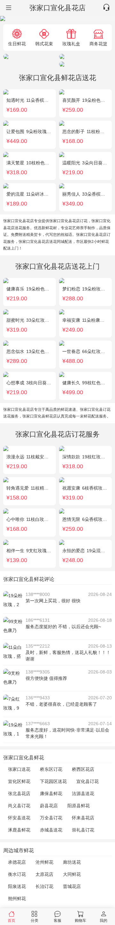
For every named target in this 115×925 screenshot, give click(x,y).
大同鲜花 (72, 874)
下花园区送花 (53, 781)
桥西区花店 (83, 769)
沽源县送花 (83, 793)
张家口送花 (19, 769)
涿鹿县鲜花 (19, 829)
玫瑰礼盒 (71, 43)
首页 (11, 920)
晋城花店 (72, 886)
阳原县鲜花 (78, 805)
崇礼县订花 (83, 829)
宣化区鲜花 (19, 781)
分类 (34, 920)
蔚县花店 (49, 805)
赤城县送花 (51, 829)
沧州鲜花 (44, 862)
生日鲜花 (17, 43)
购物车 (80, 920)
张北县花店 (19, 793)
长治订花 (44, 886)
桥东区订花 (51, 769)
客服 (57, 920)
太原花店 (44, 874)
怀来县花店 (83, 817)
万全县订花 (51, 817)
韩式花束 (44, 43)
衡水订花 (17, 874)
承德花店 (17, 862)
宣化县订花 (87, 781)
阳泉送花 (17, 886)
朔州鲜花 (17, 898)
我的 (103, 920)
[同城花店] (8, 8)
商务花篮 (98, 43)
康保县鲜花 (51, 793)
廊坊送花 (72, 862)
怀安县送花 (19, 817)
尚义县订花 (19, 805)
